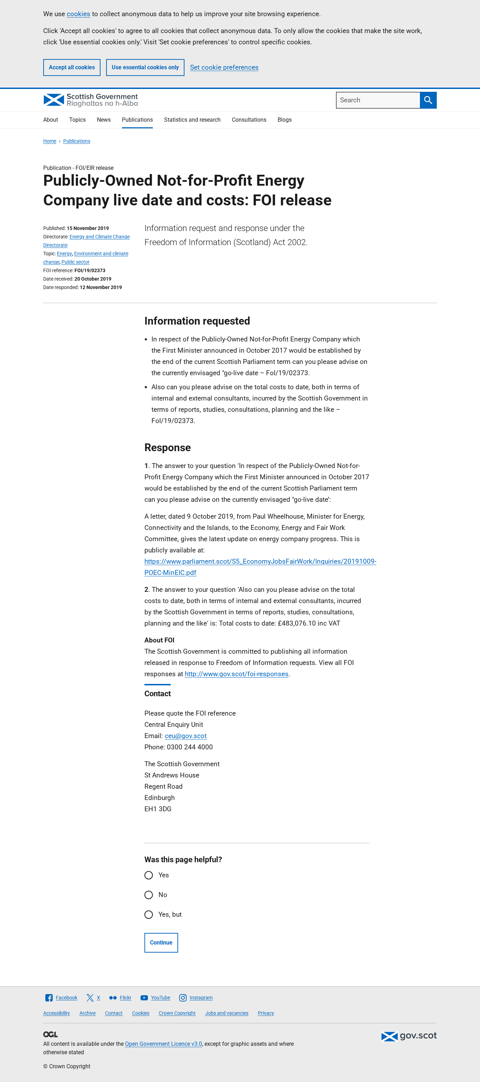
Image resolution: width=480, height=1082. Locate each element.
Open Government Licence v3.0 (163, 1044)
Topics (77, 119)
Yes (163, 875)
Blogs (285, 119)
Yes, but (170, 914)
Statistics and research (192, 119)
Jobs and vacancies (226, 1013)
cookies (78, 14)
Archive (87, 1013)
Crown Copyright (177, 1013)
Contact (114, 1013)
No (162, 895)
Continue (161, 942)
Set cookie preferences (224, 67)
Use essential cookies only (145, 67)
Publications (137, 119)
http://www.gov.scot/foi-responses (236, 674)
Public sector (75, 262)
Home (49, 141)
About (50, 119)
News (104, 119)
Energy (64, 253)
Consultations (249, 119)
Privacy (266, 1013)
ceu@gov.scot (186, 736)
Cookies (140, 1013)
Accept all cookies (72, 67)
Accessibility (56, 1013)
